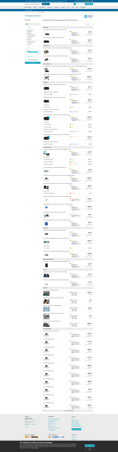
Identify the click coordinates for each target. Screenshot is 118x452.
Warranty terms (51, 429)
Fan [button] (68, 7)
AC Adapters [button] (42, 7)
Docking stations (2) (31, 34)
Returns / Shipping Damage (77, 423)
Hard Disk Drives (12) (31, 36)
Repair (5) (29, 39)
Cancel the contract (75, 425)
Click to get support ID (76, 429)
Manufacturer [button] (28, 7)
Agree (90, 445)
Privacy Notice (51, 422)
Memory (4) (29, 38)
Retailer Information (75, 420)
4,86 (83, 1)
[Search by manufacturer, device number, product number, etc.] (75, 4)
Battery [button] (35, 7)
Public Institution (75, 421)
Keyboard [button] (49, 7)
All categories (83, 7)
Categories (30, 26)
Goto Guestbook (75, 437)
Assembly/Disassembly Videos (77, 426)
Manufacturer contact (52, 423)
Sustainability (74, 439)
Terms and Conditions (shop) (53, 420)
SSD (73, 7)
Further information (34, 447)
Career (73, 438)
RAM (77, 7)
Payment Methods (51, 430)
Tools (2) (29, 44)
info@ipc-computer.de (32, 424)
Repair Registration (75, 422)
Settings (89, 448)
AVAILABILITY (30, 56)
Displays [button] (63, 7)
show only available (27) (33, 59)
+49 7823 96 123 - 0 (32, 419)
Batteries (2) (29, 31)
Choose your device (28, 10)
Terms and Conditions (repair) (54, 418)
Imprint (49, 425)
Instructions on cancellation (53, 427)
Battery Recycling (51, 421)
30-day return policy (39, 1)
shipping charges (89, 34)
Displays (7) (29, 33)
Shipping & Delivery (51, 426)
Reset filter (33, 62)
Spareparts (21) (30, 42)
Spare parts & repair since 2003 (61, 1)
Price (29, 47)
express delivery (30, 1)
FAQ (72, 418)
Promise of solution (49, 1)
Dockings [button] (56, 7)
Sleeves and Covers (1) (31, 41)
